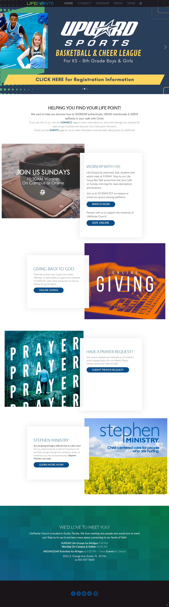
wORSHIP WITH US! (103, 167)
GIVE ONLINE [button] (100, 223)
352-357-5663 (86, 560)
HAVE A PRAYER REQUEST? (109, 352)
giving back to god (53, 269)
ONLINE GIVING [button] (48, 290)
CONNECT (66, 122)
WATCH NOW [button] (101, 204)
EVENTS (54, 130)
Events (110, 551)
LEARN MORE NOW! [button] (51, 465)
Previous (3, 47)
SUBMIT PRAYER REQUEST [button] (108, 370)
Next (165, 47)
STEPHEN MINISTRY (51, 440)
